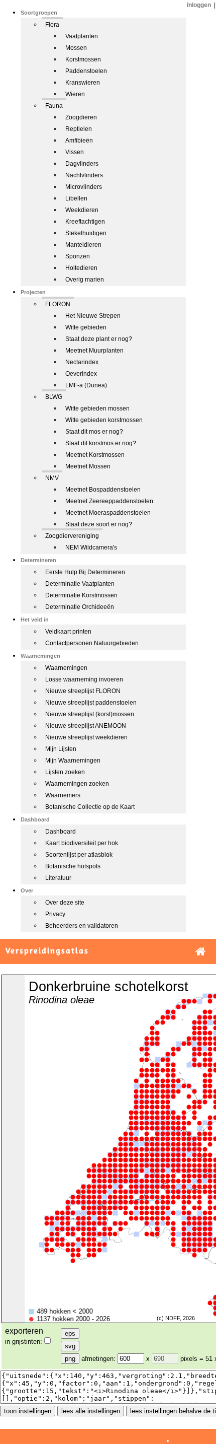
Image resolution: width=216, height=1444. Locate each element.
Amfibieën (79, 140)
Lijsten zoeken (65, 772)
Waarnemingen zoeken (77, 783)
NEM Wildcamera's (91, 547)
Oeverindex (81, 373)
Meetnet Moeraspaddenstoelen (108, 512)
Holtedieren (81, 267)
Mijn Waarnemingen (72, 760)
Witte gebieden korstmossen (104, 420)
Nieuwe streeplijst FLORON (83, 691)
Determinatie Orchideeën (79, 606)
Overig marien (84, 279)
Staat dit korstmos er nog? (100, 443)
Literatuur (58, 877)
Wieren (75, 94)
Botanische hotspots (72, 866)
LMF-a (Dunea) (86, 385)
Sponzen (77, 256)
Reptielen (78, 128)
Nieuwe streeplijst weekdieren (86, 737)
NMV (52, 478)
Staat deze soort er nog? (98, 524)
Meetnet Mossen (88, 466)
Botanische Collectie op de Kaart (90, 806)
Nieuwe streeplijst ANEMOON (85, 725)
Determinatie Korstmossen (81, 595)
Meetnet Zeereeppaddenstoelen (109, 501)
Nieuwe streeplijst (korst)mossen (89, 714)
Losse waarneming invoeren (84, 679)
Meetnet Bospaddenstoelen (103, 489)
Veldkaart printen (68, 631)
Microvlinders (83, 186)
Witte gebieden (85, 327)
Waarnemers (62, 795)
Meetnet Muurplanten (94, 350)
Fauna (54, 105)
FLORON (57, 304)
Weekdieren (81, 210)
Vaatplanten (81, 36)
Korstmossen (83, 59)
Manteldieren (83, 244)
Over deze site (64, 902)
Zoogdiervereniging (72, 535)
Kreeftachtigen (85, 221)
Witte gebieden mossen (97, 408)
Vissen (74, 152)
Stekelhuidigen (85, 233)
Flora (52, 24)
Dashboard (60, 831)
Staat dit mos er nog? (94, 431)
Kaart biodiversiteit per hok (81, 843)
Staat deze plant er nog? (98, 338)
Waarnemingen (66, 667)
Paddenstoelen (86, 71)
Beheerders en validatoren (81, 925)
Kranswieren (82, 82)
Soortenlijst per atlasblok (79, 854)
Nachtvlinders (84, 175)
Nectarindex (81, 362)
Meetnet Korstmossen (95, 454)
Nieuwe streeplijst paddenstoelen (91, 702)
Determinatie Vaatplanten (80, 583)
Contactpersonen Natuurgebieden (92, 643)
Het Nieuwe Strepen (93, 315)
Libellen (76, 198)
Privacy (55, 914)
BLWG (53, 396)
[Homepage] (200, 951)
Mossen (76, 47)
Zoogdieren (81, 117)
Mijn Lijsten (60, 748)
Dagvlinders (81, 163)
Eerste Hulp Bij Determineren (85, 572)
